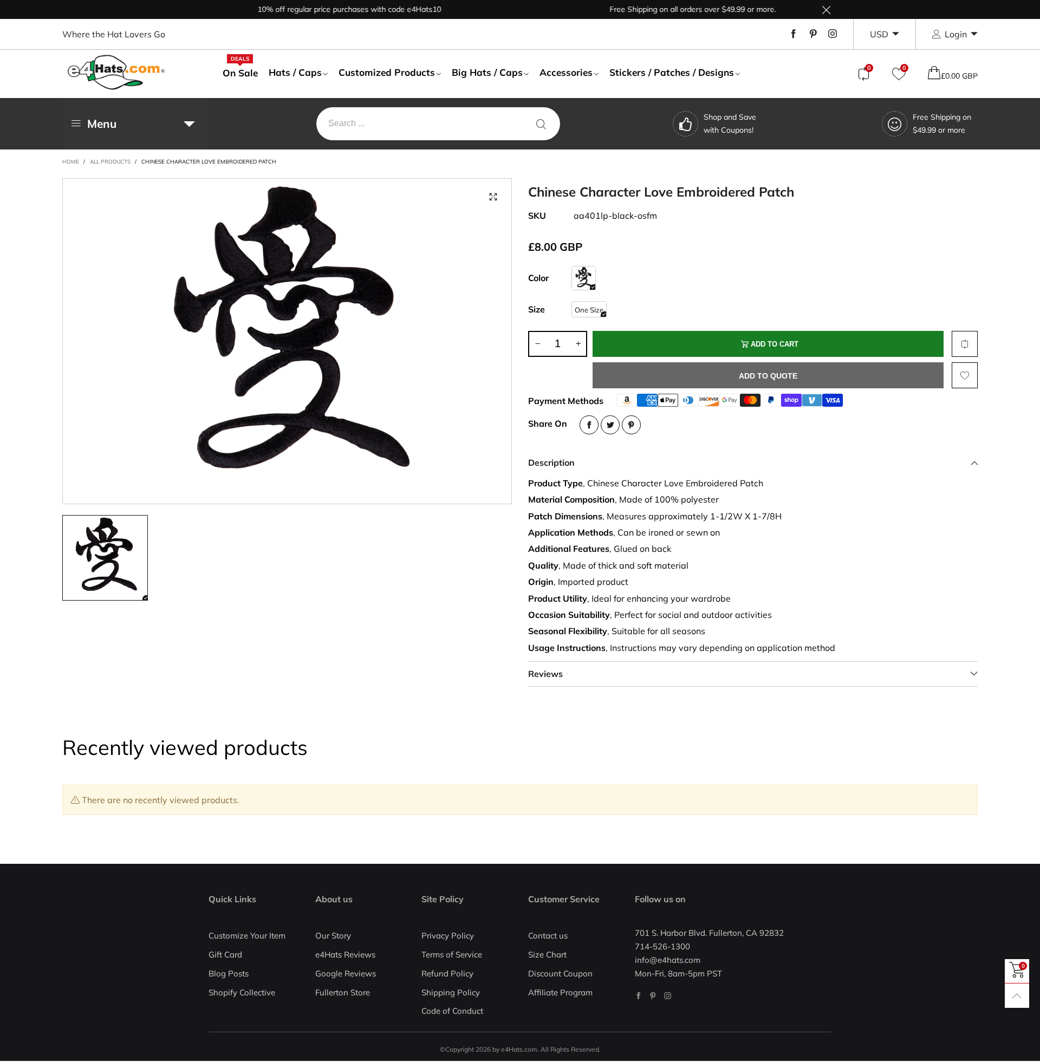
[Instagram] (832, 34)
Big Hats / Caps (487, 72)
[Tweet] (610, 424)
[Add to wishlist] (965, 375)
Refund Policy (447, 973)
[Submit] (541, 123)
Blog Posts (229, 973)
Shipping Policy (450, 992)
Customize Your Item (247, 935)
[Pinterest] (813, 34)
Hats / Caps (295, 72)
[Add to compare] (965, 344)
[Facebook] (793, 34)
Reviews (545, 673)
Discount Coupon (560, 973)
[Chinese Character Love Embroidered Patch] (287, 341)
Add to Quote (768, 376)
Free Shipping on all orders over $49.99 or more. (671, 9)
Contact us (548, 935)
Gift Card (225, 954)
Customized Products (387, 72)
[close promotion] (826, 9)
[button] (537, 344)
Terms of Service (451, 954)
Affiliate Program (560, 992)
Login (956, 34)
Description (551, 462)
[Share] (589, 424)
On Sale (240, 73)
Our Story (333, 935)
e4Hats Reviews (345, 954)
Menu (101, 123)
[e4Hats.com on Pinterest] (653, 996)
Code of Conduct (452, 1011)
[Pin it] (631, 424)
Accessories (566, 72)
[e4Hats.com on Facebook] (638, 996)
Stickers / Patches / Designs (671, 72)
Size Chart (547, 954)
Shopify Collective (242, 992)
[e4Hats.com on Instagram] (667, 996)
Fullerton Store (342, 992)
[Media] (493, 197)
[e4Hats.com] (116, 72)
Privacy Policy (447, 935)
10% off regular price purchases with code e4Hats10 (328, 9)
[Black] (583, 278)
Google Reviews (345, 973)
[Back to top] (1017, 995)
